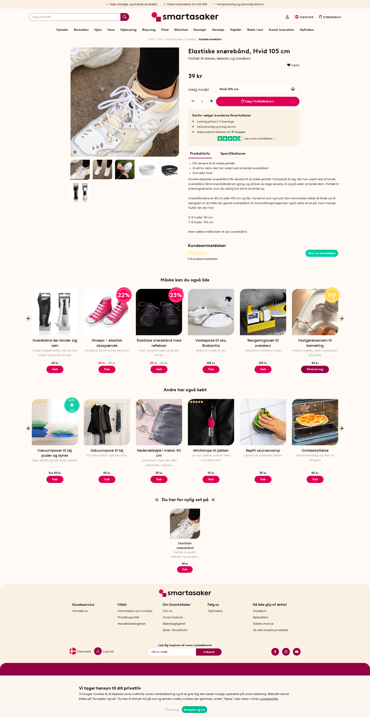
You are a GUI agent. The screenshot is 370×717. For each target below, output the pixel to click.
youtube (295, 652)
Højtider (235, 29)
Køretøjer (199, 29)
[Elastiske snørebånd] (185, 524)
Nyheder (62, 29)
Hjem (98, 29)
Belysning (149, 29)
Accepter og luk (194, 709)
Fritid (164, 29)
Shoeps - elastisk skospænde (107, 343)
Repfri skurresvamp (263, 450)
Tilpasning (172, 709)
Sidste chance (263, 623)
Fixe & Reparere (174, 39)
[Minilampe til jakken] (211, 422)
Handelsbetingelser (132, 623)
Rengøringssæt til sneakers (263, 343)
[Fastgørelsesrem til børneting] (315, 312)
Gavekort (259, 611)
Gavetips (218, 29)
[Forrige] (75, 151)
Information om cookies (135, 611)
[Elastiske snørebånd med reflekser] (159, 312)
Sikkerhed (181, 29)
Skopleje (191, 39)
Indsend (209, 652)
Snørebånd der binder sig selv (55, 343)
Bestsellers (81, 29)
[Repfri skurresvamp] (263, 422)
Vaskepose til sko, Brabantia (210, 343)
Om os (167, 611)
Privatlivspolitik (128, 617)
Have (111, 29)
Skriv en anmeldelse (321, 253)
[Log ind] (287, 17)
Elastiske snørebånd (185, 545)
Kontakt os (80, 611)
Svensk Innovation (281, 29)
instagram (284, 652)
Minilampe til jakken (211, 450)
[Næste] (174, 151)
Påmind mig (315, 369)
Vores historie (173, 617)
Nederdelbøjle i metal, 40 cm (159, 453)
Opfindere (307, 29)
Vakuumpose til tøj (106, 450)
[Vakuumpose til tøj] (107, 422)
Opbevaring (128, 29)
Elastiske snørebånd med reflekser (159, 343)
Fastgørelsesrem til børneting (315, 343)
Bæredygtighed (174, 623)
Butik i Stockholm (175, 630)
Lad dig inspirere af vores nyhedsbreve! (185, 645)
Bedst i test (255, 29)
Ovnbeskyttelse (315, 450)
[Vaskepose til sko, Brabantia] (211, 312)
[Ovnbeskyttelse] (315, 422)
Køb (55, 369)
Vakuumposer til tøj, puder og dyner (54, 453)
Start (151, 39)
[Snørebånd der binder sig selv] (55, 312)
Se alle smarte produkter (270, 630)
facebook (273, 652)
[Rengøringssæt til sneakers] (263, 312)
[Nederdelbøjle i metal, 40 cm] (159, 422)
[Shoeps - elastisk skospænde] (107, 312)
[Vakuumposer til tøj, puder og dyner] (55, 422)
